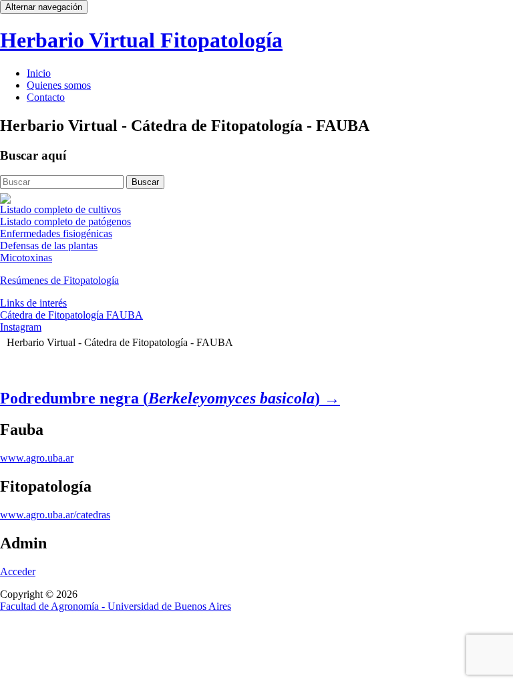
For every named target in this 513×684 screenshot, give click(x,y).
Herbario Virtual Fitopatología (141, 40)
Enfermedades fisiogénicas (56, 233)
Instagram (20, 327)
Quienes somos (59, 85)
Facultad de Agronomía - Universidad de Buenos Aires (115, 606)
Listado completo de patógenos (65, 221)
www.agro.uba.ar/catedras (55, 514)
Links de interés (33, 303)
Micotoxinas (26, 257)
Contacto (46, 97)
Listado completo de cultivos (60, 209)
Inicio (39, 73)
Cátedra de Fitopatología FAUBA (71, 315)
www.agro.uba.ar (36, 458)
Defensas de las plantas (49, 245)
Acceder (17, 571)
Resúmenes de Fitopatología (59, 280)
